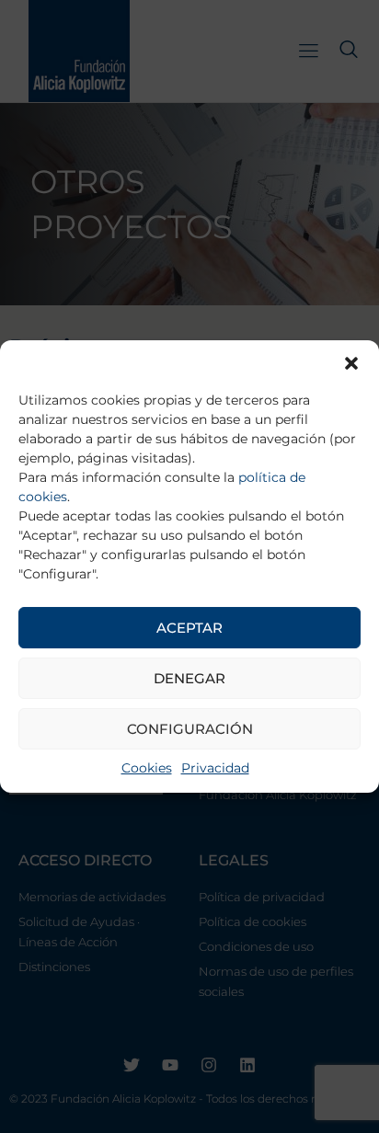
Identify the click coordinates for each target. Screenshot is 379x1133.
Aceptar (189, 627)
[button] (351, 363)
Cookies (146, 768)
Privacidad (215, 768)
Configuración (190, 729)
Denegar (189, 678)
